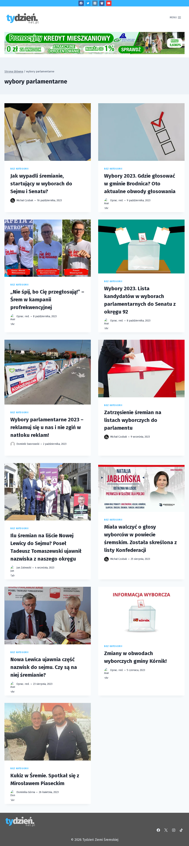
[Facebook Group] (102, 3)
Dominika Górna (25, 792)
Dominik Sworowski (27, 444)
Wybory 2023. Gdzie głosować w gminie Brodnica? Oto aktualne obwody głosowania (140, 183)
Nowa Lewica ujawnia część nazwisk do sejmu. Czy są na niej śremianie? (43, 667)
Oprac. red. (116, 200)
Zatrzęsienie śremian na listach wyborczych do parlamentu (132, 420)
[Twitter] (88, 3)
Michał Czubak (24, 200)
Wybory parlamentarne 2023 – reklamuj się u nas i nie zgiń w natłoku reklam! (46, 427)
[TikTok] (181, 830)
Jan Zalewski (23, 567)
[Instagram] (95, 3)
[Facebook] (81, 3)
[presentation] (47, 132)
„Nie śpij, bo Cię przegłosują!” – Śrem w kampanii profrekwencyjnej (47, 299)
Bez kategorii (19, 168)
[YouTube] (108, 3)
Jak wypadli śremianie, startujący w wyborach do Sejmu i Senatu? (41, 183)
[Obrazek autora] (12, 200)
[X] (166, 830)
